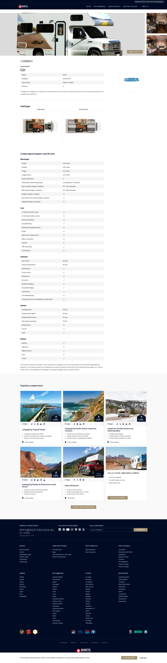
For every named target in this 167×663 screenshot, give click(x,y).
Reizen (88, 6)
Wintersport (122, 589)
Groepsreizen (122, 601)
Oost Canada (56, 620)
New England (56, 611)
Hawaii (54, 613)
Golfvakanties (122, 599)
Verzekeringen (23, 562)
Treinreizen (122, 582)
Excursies (121, 559)
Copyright (104, 642)
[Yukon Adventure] (83, 462)
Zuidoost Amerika (57, 603)
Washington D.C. (90, 608)
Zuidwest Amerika (58, 577)
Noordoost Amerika (58, 608)
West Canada (56, 579)
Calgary (88, 594)
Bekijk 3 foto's (135, 52)
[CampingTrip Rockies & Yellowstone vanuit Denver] (40, 462)
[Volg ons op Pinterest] (80, 529)
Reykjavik (88, 596)
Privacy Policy (84, 642)
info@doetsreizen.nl (36, 530)
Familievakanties (123, 596)
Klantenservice (114, 6)
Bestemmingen (100, 6)
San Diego (88, 620)
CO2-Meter (122, 549)
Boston (87, 611)
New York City (89, 586)
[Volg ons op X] (83, 529)
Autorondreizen (123, 579)
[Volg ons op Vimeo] (76, 529)
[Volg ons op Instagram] (72, 529)
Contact (21, 552)
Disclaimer (73, 642)
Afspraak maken (24, 557)
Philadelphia (89, 623)
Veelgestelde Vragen (25, 554)
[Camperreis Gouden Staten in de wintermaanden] (126, 406)
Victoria (88, 591)
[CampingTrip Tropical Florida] (40, 406)
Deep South (56, 606)
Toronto (88, 603)
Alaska (54, 616)
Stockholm (88, 606)
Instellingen (143, 658)
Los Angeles (89, 582)
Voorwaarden (23, 559)
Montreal (88, 599)
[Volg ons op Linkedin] (60, 529)
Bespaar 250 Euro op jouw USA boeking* (149, 1)
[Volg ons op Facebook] (64, 529)
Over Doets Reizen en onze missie (62, 554)
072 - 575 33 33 (24, 533)
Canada (21, 579)
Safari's (121, 591)
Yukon (54, 618)
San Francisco (89, 584)
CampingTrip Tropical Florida (33, 430)
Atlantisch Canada (58, 623)
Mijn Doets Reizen (130, 6)
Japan (21, 591)
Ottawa (88, 616)
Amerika (21, 577)
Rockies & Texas (57, 601)
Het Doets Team (57, 549)
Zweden (21, 584)
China (21, 594)
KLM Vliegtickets (123, 562)
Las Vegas (88, 577)
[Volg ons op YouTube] (67, 529)
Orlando (88, 601)
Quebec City (89, 618)
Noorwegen (22, 586)
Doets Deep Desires (124, 584)
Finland (21, 589)
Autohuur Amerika (124, 564)
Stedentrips (122, 586)
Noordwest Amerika (58, 599)
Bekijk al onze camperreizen (83, 507)
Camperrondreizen (124, 577)
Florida (54, 596)
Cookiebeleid (94, 642)
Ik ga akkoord (129, 658)
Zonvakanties (122, 594)
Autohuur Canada (124, 566)
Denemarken (23, 596)
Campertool (122, 554)
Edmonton (88, 613)
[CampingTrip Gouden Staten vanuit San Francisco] (83, 406)
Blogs (54, 552)
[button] (72, 34)
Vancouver (89, 579)
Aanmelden (140, 529)
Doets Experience (91, 552)
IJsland (21, 582)
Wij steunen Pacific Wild (125, 552)
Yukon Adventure (72, 485)
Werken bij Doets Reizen (59, 557)
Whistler (88, 589)
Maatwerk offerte (123, 557)
